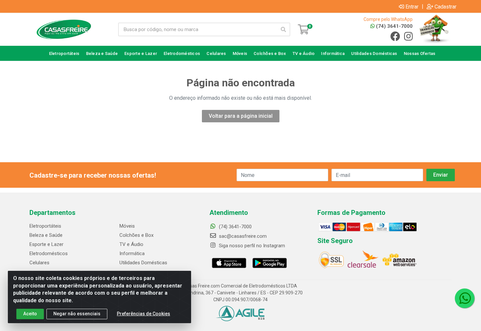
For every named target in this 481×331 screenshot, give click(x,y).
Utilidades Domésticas (143, 263)
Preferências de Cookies (143, 313)
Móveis (127, 226)
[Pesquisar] (283, 29)
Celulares (39, 263)
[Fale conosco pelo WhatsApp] (464, 298)
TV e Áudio (131, 244)
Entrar (412, 6)
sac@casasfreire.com (243, 236)
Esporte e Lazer (46, 244)
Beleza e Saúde (45, 235)
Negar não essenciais (76, 313)
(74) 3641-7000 (394, 26)
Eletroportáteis (45, 226)
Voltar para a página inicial (241, 116)
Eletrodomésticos (48, 253)
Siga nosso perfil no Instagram (251, 246)
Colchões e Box (136, 235)
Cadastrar (445, 6)
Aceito (30, 313)
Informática (132, 253)
